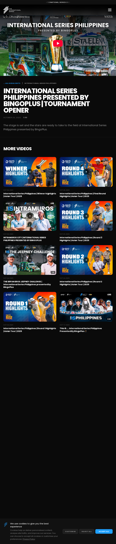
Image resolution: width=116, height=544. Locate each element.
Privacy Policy (29, 539)
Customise (70, 531)
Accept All (104, 531)
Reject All (87, 531)
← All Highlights (11, 83)
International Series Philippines (40, 83)
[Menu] (110, 10)
